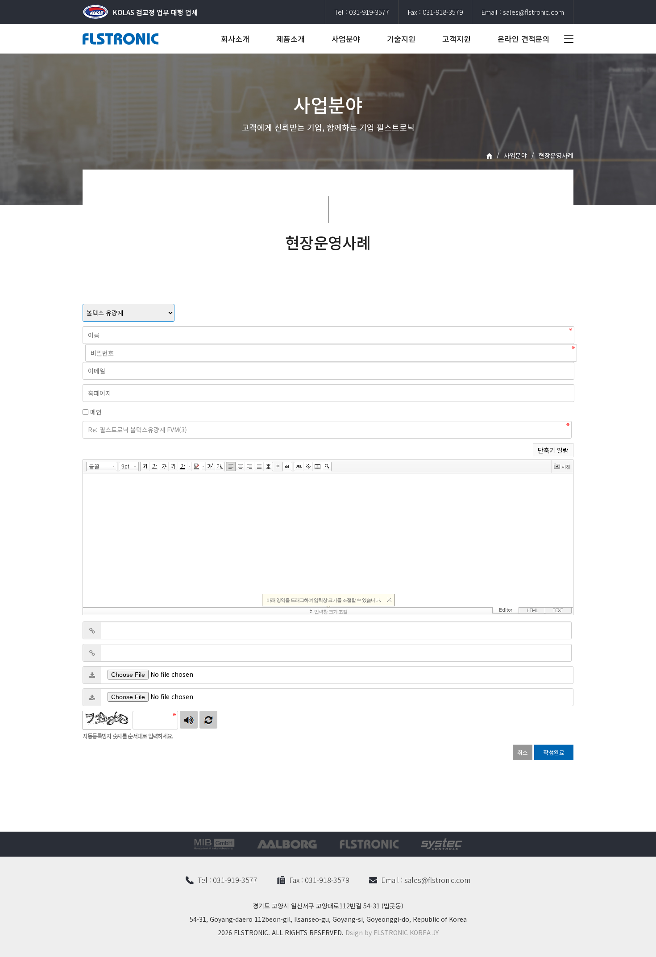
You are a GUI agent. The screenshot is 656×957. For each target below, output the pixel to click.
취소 (522, 752)
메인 (96, 411)
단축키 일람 (553, 450)
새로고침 (208, 720)
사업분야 (346, 38)
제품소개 (290, 38)
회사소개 (235, 38)
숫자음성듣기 (189, 720)
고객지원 (456, 38)
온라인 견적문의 (524, 38)
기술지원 (401, 38)
